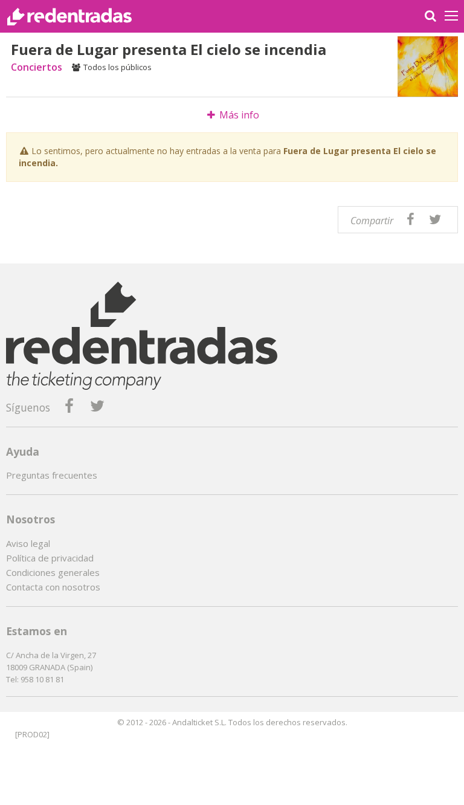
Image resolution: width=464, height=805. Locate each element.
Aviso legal (28, 543)
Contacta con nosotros (53, 587)
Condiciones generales (53, 572)
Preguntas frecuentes (51, 475)
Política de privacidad (50, 558)
